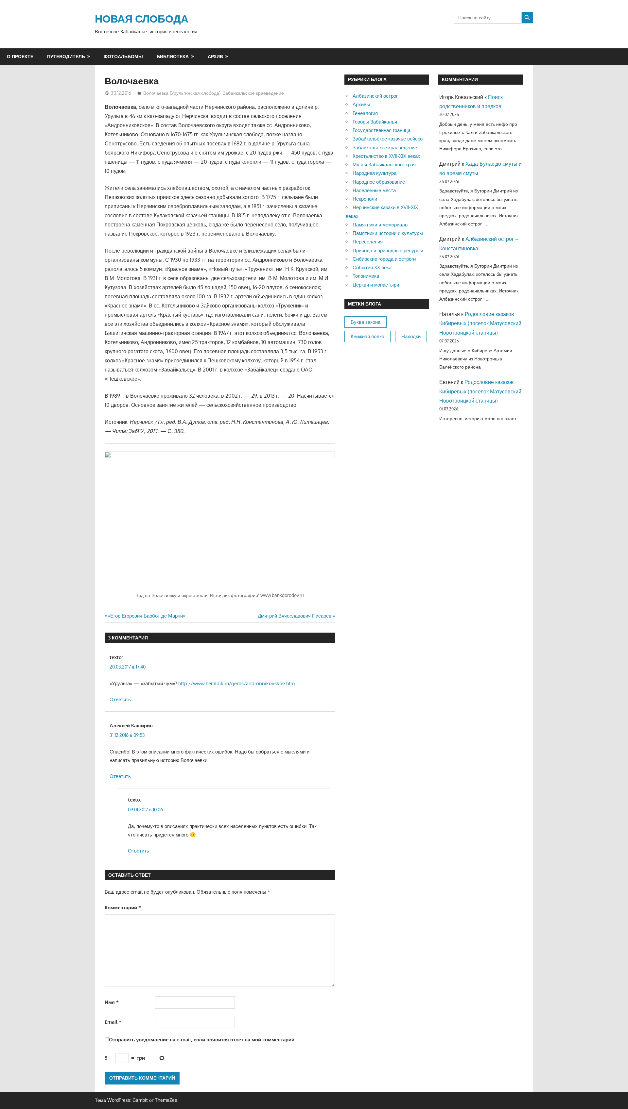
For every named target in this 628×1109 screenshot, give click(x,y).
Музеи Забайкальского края (384, 164)
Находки (411, 336)
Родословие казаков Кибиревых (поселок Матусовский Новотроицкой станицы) (480, 323)
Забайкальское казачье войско (388, 139)
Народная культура (374, 173)
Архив (215, 56)
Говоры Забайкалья (375, 122)
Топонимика (366, 276)
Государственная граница (381, 130)
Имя (112, 1002)
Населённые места (374, 190)
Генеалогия (365, 113)
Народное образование (379, 182)
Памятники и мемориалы (381, 225)
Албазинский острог (375, 96)
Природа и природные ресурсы (388, 250)
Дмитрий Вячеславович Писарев (294, 616)
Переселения (368, 242)
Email (113, 1022)
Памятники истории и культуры (388, 233)
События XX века (372, 267)
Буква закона (365, 322)
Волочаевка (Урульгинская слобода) (181, 93)
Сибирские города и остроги (384, 259)
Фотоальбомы (123, 56)
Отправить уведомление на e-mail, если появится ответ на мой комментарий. (202, 1039)
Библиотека (173, 56)
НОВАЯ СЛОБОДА (141, 18)
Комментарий (123, 907)
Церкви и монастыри (376, 285)
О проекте (20, 56)
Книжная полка (367, 336)
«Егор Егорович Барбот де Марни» (146, 616)
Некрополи (365, 199)
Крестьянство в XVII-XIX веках (386, 156)
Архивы (361, 104)
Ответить (120, 699)
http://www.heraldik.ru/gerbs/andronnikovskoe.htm (236, 683)
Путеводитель (66, 56)
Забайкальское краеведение (253, 93)
